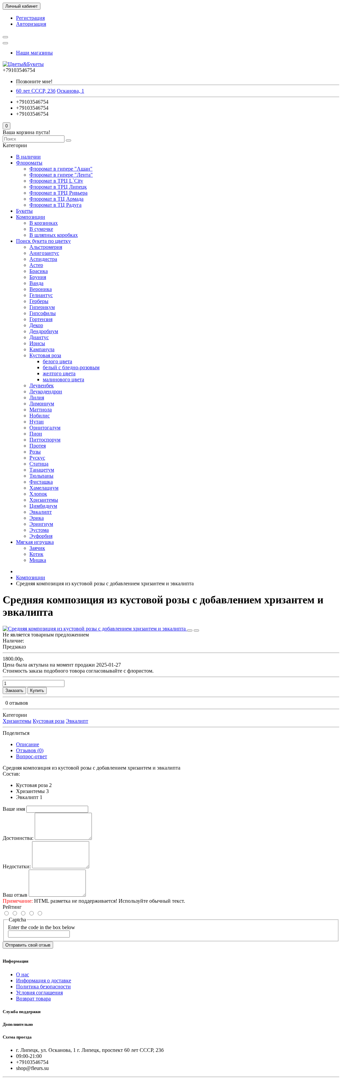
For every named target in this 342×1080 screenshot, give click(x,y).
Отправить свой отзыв (27, 945)
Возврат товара (33, 998)
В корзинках (43, 223)
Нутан (36, 421)
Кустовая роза (45, 355)
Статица (38, 464)
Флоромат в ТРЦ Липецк (58, 187)
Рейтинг (12, 907)
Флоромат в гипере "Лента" (61, 175)
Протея (37, 446)
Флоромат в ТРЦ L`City (56, 181)
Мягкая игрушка (35, 542)
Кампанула (41, 349)
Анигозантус (44, 253)
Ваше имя (14, 809)
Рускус (37, 458)
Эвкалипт (40, 512)
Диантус (39, 337)
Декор (36, 325)
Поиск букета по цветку (43, 241)
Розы (35, 452)
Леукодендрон (45, 391)
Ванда (36, 283)
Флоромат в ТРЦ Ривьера (58, 193)
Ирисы (37, 343)
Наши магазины (34, 53)
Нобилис (39, 415)
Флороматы (29, 163)
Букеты (24, 211)
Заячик (37, 548)
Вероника (40, 289)
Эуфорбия (40, 536)
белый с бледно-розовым (71, 367)
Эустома (39, 530)
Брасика (38, 271)
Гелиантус (41, 295)
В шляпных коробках (53, 235)
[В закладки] (189, 630)
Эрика (36, 518)
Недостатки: (17, 866)
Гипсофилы (42, 313)
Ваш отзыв (15, 895)
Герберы (38, 301)
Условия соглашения (39, 992)
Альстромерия (45, 247)
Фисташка (41, 482)
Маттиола (40, 409)
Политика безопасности (43, 986)
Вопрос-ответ (31, 756)
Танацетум (41, 470)
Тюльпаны (41, 476)
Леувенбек (41, 385)
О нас (22, 974)
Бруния (37, 277)
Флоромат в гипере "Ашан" (61, 169)
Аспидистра (43, 259)
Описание (27, 744)
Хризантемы (43, 500)
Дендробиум (43, 331)
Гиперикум (42, 307)
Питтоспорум (44, 440)
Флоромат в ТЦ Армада (56, 199)
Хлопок (38, 494)
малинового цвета (63, 379)
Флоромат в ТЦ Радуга (55, 205)
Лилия (36, 397)
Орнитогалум (44, 427)
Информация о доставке (43, 980)
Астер (36, 265)
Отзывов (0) (29, 750)
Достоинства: (18, 838)
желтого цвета (59, 373)
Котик (36, 554)
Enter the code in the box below (41, 927)
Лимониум (41, 403)
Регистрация (30, 18)
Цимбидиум (43, 506)
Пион (35, 433)
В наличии (28, 157)
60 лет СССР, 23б (35, 91)
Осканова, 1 (70, 91)
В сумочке (41, 229)
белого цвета (57, 361)
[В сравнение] (196, 630)
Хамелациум (43, 488)
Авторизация (31, 24)
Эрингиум (41, 524)
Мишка (37, 560)
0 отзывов (16, 703)
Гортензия (40, 319)
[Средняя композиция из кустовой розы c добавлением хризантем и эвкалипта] (95, 628)
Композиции (30, 217)
